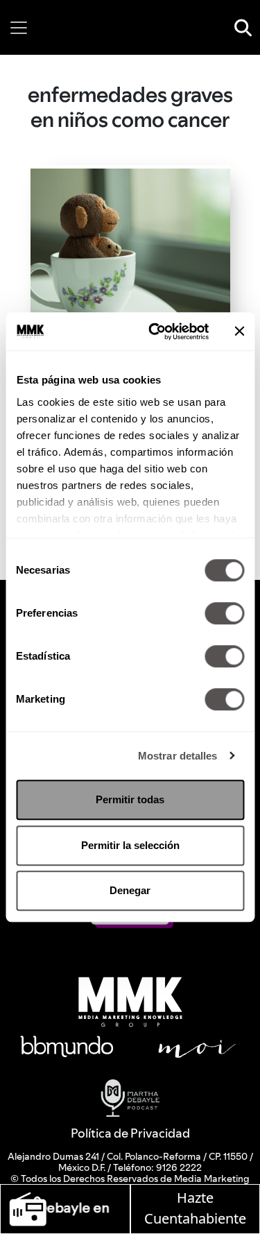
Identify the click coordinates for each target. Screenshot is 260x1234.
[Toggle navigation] (18, 27)
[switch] (224, 613)
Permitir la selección (130, 845)
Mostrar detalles (178, 756)
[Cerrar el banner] (239, 331)
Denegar (130, 890)
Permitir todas (130, 799)
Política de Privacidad (130, 1133)
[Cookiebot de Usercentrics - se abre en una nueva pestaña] (155, 332)
